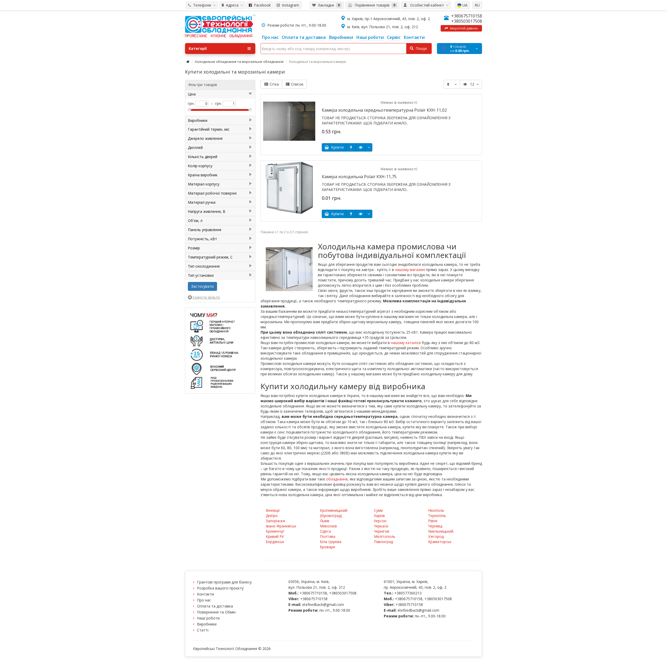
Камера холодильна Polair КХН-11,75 (359, 176)
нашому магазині (410, 269)
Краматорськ (440, 541)
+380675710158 (466, 16)
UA (464, 5)
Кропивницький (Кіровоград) (333, 513)
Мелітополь (384, 536)
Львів (324, 520)
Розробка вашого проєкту (220, 588)
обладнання (337, 479)
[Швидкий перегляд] (361, 147)
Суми (378, 510)
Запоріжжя (275, 520)
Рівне (432, 520)
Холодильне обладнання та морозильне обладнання (239, 61)
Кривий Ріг (275, 536)
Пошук (420, 48)
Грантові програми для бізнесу (224, 582)
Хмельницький (440, 531)
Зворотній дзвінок (463, 28)
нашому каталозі (406, 342)
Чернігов (381, 531)
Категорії (198, 48)
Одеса (325, 531)
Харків (379, 515)
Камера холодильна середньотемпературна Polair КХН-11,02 (384, 110)
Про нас (204, 600)
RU (477, 5)
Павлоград (383, 541)
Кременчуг (275, 531)
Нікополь (436, 510)
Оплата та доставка (215, 606)
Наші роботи (208, 618)
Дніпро (272, 515)
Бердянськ (275, 541)
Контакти (205, 594)
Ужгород (436, 536)
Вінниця (273, 510)
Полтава (327, 536)
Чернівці (435, 525)
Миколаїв (328, 525)
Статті (202, 630)
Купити (336, 147)
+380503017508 (466, 21)
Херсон (380, 520)
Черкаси (381, 525)
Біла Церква (330, 541)
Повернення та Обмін (216, 612)
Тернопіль (437, 515)
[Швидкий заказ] (351, 147)
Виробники (207, 624)
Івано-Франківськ (281, 525)
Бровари (327, 546)
